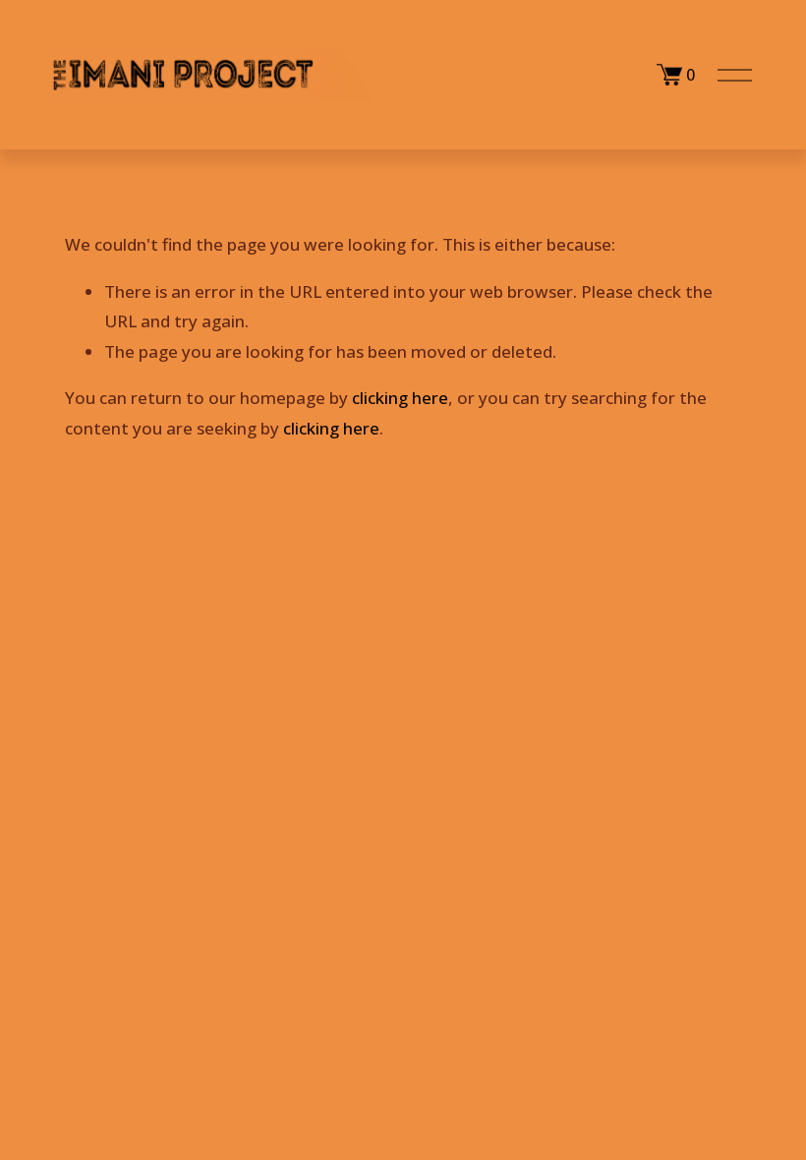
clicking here (400, 397)
